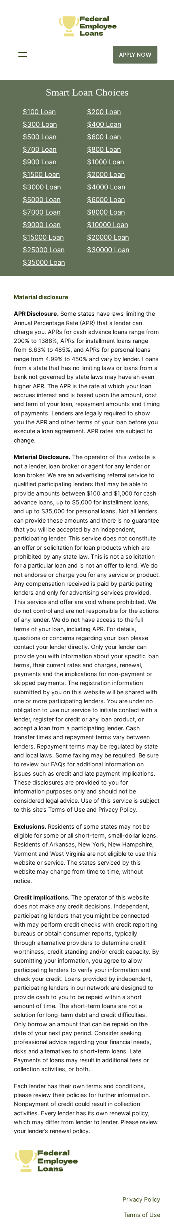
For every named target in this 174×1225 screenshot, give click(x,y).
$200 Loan (104, 112)
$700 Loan (40, 149)
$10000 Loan (107, 225)
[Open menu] (22, 54)
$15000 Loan (43, 237)
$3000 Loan (42, 187)
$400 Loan (104, 124)
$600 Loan (104, 137)
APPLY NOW (135, 55)
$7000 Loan (42, 212)
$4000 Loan (106, 187)
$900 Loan (40, 162)
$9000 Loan (42, 225)
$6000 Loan (106, 200)
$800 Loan (104, 149)
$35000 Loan (44, 262)
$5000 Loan (42, 200)
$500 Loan (40, 137)
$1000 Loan (105, 162)
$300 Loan (40, 124)
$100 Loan (39, 112)
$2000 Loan (106, 174)
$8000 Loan (106, 212)
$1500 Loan (41, 174)
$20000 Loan (108, 237)
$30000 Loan (108, 250)
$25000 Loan (44, 250)
